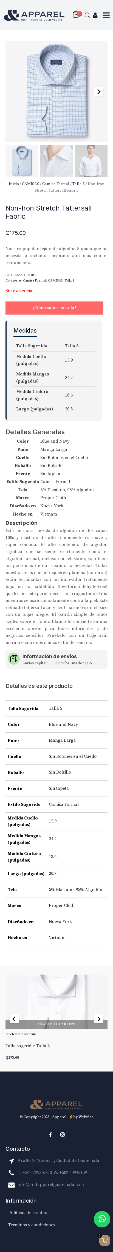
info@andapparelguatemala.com (51, 1184)
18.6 (52, 856)
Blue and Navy (63, 724)
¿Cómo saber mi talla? (54, 307)
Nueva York (60, 921)
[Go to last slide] (14, 1018)
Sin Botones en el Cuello (73, 756)
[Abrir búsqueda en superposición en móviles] (87, 15)
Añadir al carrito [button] (57, 1024)
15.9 (52, 821)
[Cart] (77, 15)
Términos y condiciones (31, 1225)
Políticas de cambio (27, 1212)
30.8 (52, 873)
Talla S (78, 184)
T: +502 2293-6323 (35, 1172)
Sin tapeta (59, 788)
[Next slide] (98, 91)
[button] (21, 161)
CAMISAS (30, 184)
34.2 (52, 839)
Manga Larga (62, 740)
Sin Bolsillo (60, 772)
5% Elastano (61, 889)
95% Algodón (89, 889)
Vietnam (57, 937)
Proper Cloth (62, 905)
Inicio (14, 184)
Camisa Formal (55, 184)
